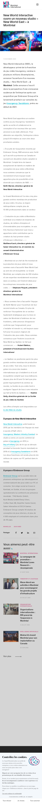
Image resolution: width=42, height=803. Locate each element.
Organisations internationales (26, 605)
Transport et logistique (29, 579)
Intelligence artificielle (29, 631)
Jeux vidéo (17, 526)
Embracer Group (10, 476)
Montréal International (29, 553)
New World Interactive (12, 424)
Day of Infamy (9, 445)
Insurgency (14, 441)
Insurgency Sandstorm (20, 452)
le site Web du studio (12, 410)
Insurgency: (12, 103)
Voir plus (7, 656)
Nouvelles (7, 526)
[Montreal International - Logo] (12, 4)
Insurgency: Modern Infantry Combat (19, 434)
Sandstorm (23, 103)
